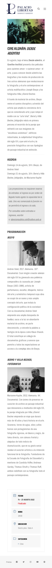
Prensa (8, 562)
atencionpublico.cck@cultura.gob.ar (26, 219)
